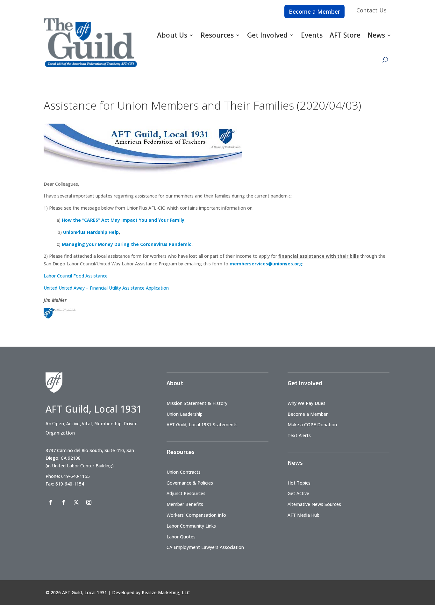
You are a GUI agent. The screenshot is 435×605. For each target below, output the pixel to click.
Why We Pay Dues (306, 403)
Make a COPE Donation (312, 424)
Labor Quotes (181, 537)
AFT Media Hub (303, 515)
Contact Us (371, 10)
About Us (172, 35)
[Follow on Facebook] (51, 502)
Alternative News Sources (314, 504)
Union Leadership (185, 414)
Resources (217, 35)
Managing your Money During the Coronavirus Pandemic (126, 244)
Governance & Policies (190, 483)
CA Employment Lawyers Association (205, 547)
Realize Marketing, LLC (166, 592)
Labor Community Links (191, 526)
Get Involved (267, 35)
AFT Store (345, 35)
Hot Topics (299, 483)
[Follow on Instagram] (89, 502)
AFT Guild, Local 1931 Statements (202, 424)
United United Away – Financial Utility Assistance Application (106, 288)
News (376, 35)
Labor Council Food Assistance (76, 276)
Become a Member (314, 11)
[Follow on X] (76, 502)
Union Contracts (184, 472)
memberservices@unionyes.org (266, 264)
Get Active (298, 493)
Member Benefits (185, 504)
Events (312, 35)
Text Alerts (299, 435)
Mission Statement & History (197, 403)
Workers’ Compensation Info (196, 515)
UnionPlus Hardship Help (91, 232)
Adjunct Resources (186, 493)
